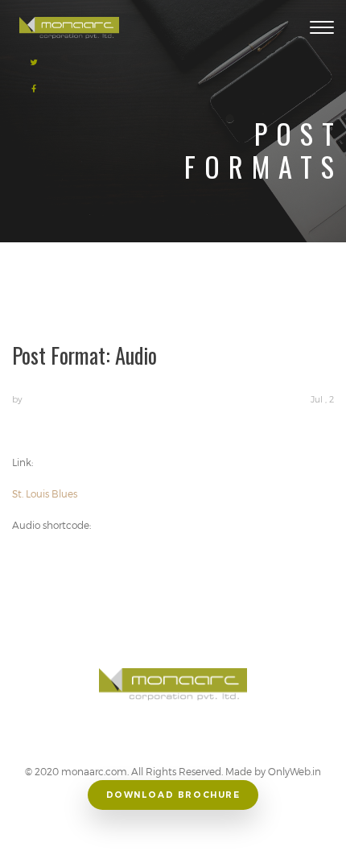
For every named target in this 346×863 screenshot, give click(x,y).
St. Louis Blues (44, 493)
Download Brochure (173, 795)
